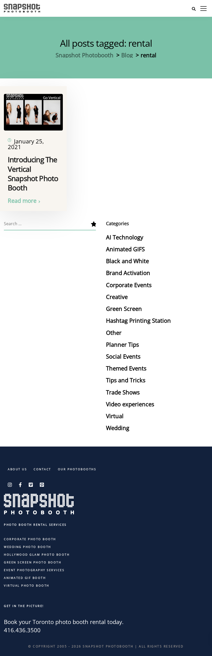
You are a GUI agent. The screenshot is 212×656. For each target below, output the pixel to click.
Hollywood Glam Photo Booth (37, 554)
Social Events (123, 356)
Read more (22, 200)
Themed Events (126, 368)
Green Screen (124, 308)
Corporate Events (129, 285)
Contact (42, 469)
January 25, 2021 (26, 144)
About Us (17, 469)
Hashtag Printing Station (138, 320)
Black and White (127, 261)
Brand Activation (128, 273)
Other (114, 332)
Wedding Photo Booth (27, 547)
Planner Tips (122, 344)
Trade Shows (123, 392)
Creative (117, 297)
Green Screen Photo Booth (32, 562)
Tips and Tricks (125, 380)
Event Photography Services (34, 570)
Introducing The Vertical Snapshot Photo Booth (33, 173)
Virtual (115, 416)
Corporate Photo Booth (30, 539)
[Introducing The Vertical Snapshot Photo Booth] (33, 109)
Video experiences (130, 404)
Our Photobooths (77, 469)
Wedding (117, 428)
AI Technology (124, 237)
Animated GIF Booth (25, 578)
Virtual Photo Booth (26, 585)
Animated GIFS (125, 249)
